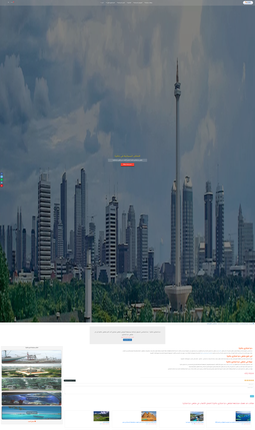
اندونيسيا (231, 364)
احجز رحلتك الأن (128, 164)
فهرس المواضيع (127, 339)
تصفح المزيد (31, 421)
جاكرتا (220, 351)
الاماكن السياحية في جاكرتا (206, 353)
